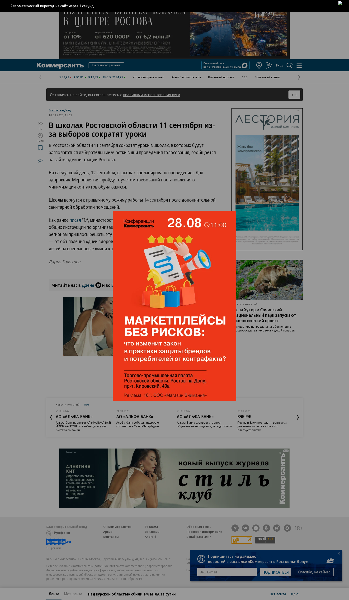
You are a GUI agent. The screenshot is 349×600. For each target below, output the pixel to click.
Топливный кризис (267, 77)
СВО (245, 77)
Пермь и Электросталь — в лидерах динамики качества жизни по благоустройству (262, 426)
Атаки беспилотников (186, 77)
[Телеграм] (235, 528)
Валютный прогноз (221, 77)
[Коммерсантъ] (60, 65)
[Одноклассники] (266, 528)
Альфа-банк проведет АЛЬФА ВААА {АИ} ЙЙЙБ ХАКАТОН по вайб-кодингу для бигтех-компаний (83, 426)
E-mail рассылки (198, 536)
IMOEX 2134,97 (113, 77)
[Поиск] (289, 65)
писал (75, 220)
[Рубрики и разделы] (299, 65)
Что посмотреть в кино (148, 77)
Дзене (88, 285)
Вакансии (152, 531)
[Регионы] (259, 65)
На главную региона (106, 65)
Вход (279, 65)
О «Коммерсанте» (117, 526)
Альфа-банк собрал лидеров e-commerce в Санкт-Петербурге (138, 424)
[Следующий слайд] (298, 417)
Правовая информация (204, 531)
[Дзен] (255, 528)
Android (150, 536)
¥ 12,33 (93, 77)
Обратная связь (198, 526)
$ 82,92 (64, 77)
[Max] (287, 528)
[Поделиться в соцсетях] (40, 160)
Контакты (111, 536)
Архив (107, 531)
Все (86, 404)
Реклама (151, 526)
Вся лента (278, 593)
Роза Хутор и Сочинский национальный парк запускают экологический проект (265, 315)
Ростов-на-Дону (60, 110)
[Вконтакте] (245, 528)
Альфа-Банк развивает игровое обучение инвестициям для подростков (204, 424)
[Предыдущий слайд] (51, 417)
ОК (294, 94)
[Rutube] (276, 528)
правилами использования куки (151, 94)
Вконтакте (121, 285)
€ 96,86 (79, 77)
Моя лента (73, 593)
